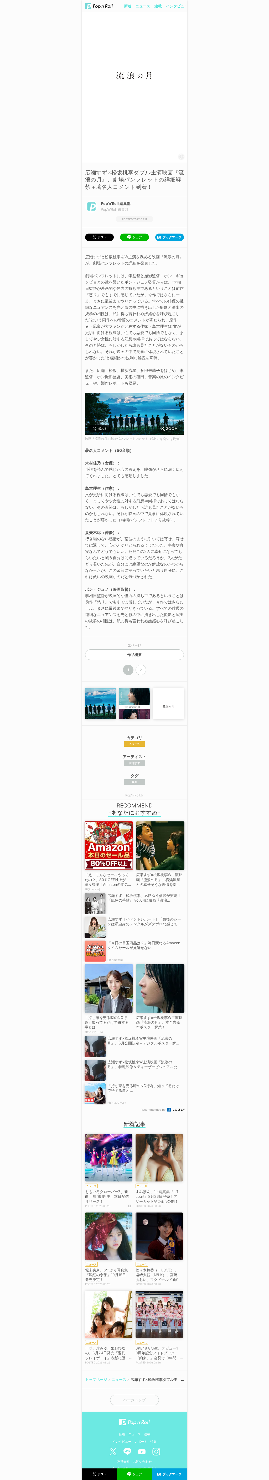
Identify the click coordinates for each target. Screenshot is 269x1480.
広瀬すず (134, 763)
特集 (153, 1441)
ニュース (143, 6)
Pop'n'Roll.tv (134, 795)
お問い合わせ (142, 1461)
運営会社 (123, 1461)
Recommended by (153, 1110)
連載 (158, 6)
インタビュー (177, 6)
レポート (140, 1441)
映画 (134, 782)
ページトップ (134, 1400)
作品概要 (134, 655)
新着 (127, 6)
